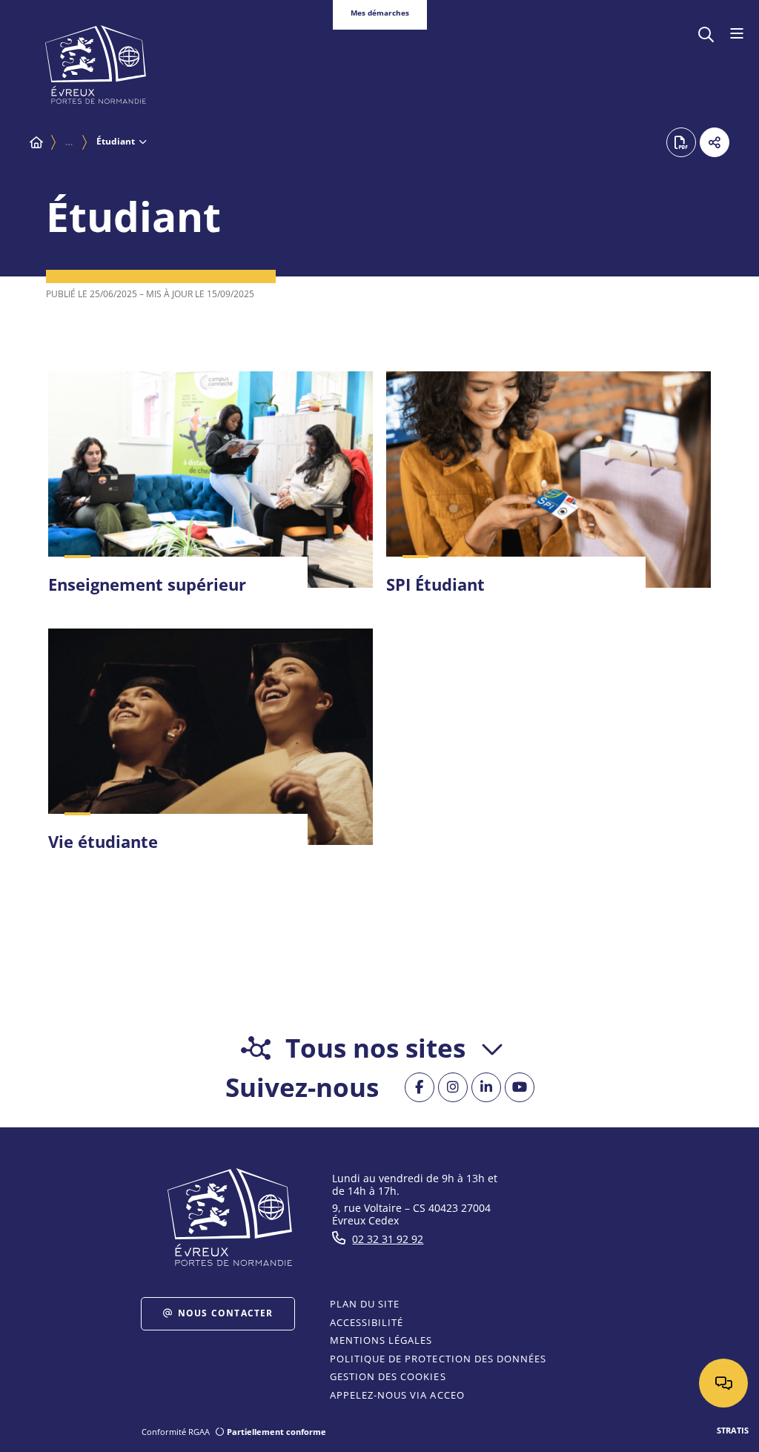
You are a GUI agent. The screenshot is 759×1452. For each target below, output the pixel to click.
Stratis (733, 1430)
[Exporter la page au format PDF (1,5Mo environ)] (681, 142)
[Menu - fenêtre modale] (736, 34)
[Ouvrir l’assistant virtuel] (723, 1383)
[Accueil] (36, 142)
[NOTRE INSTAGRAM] (453, 1087)
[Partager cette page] (714, 142)
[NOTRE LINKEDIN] (486, 1087)
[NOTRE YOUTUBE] (519, 1087)
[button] (706, 33)
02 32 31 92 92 (387, 1239)
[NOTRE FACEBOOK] (419, 1087)
